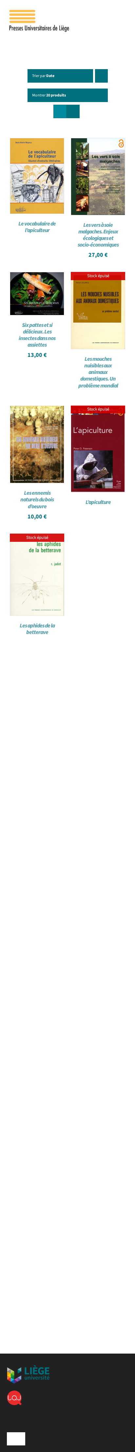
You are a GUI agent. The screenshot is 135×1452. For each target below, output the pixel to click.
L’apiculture (98, 502)
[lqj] (14, 1393)
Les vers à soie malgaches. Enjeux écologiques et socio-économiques (98, 235)
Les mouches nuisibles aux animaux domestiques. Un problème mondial (98, 372)
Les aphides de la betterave (37, 629)
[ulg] (28, 1367)
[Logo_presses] (39, 12)
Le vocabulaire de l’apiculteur (37, 227)
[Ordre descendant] (101, 76)
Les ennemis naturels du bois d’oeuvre (37, 499)
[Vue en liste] (73, 111)
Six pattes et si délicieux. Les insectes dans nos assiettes (37, 335)
